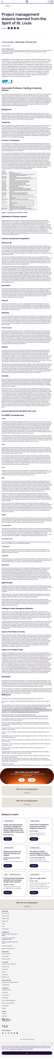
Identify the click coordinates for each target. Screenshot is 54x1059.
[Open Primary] (2, 1)
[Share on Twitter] (11, 28)
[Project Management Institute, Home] (27, 2)
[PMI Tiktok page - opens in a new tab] (17, 1033)
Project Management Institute (7, 1019)
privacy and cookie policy (16, 1049)
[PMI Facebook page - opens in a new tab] (3, 1033)
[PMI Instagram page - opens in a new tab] (8, 1033)
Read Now (7, 839)
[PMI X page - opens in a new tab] (6, 1033)
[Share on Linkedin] (14, 28)
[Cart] (48, 1)
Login (21, 780)
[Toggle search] (52, 1)
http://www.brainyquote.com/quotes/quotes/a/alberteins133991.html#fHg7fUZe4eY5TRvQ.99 (25, 716)
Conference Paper (8, 42)
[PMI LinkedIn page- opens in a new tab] (14, 1033)
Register (32, 780)
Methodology (19, 42)
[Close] (52, 1043)
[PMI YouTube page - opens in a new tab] (11, 1033)
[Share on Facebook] (8, 28)
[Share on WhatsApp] (18, 28)
